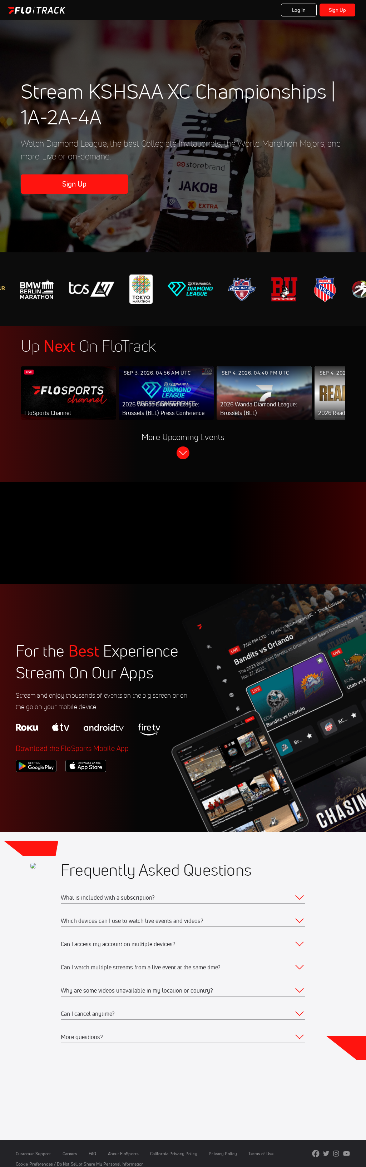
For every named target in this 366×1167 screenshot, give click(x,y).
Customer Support (33, 1153)
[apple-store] (85, 784)
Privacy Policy (223, 1153)
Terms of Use (260, 1153)
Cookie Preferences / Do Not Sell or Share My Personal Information (80, 1164)
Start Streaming (68, 400)
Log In (299, 10)
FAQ (92, 1153)
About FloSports (123, 1153)
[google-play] (36, 784)
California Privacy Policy (173, 1153)
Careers (70, 1153)
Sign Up (337, 10)
